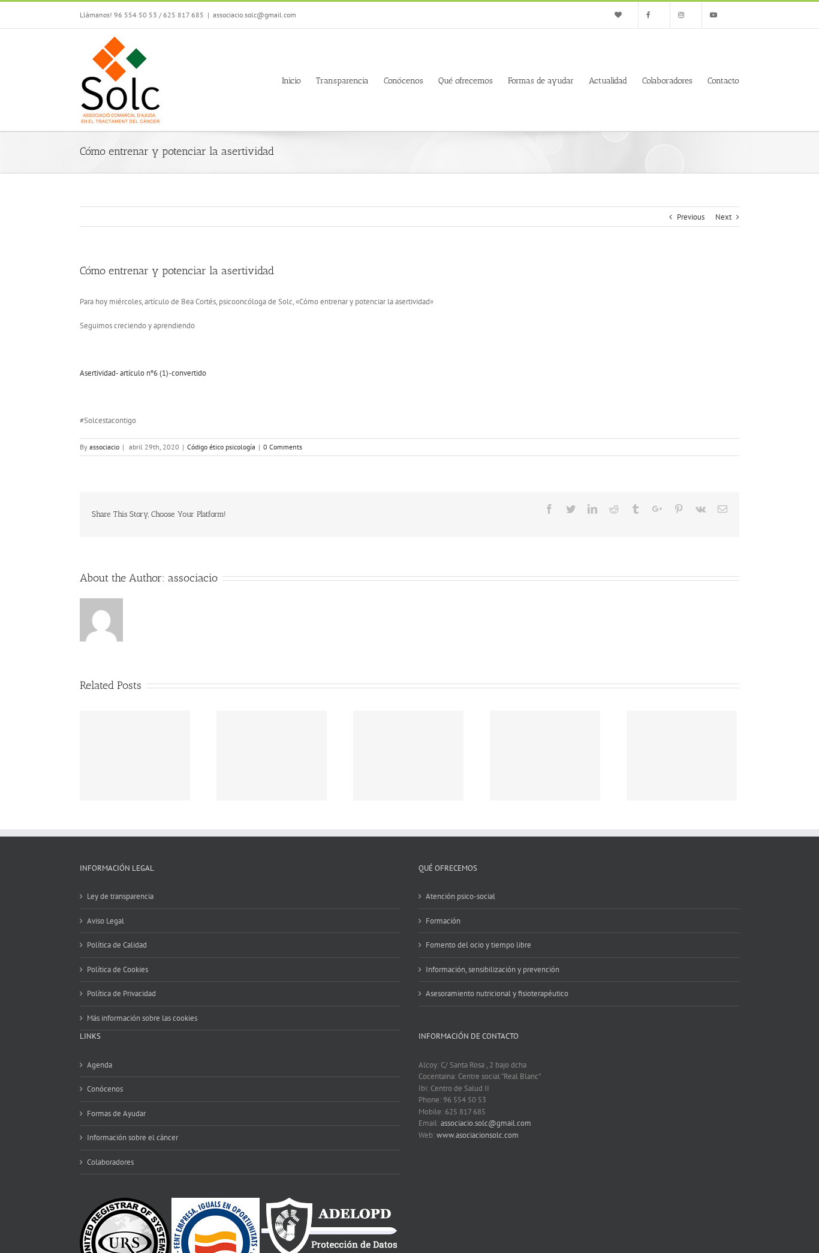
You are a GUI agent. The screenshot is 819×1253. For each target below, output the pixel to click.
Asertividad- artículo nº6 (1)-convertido (143, 373)
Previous (690, 217)
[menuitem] (622, 15)
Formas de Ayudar (116, 1113)
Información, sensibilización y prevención (492, 969)
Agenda (99, 1065)
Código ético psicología (221, 446)
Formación (443, 921)
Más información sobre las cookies (142, 1018)
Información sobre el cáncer (132, 1137)
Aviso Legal (105, 921)
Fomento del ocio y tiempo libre (478, 945)
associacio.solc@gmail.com (254, 14)
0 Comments (282, 446)
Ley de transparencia (120, 896)
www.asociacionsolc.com (477, 1135)
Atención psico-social (460, 896)
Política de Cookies (117, 969)
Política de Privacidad (121, 993)
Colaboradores (110, 1162)
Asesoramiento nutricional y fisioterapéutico (497, 993)
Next (723, 217)
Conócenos (105, 1089)
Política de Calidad (117, 945)
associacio (104, 446)
